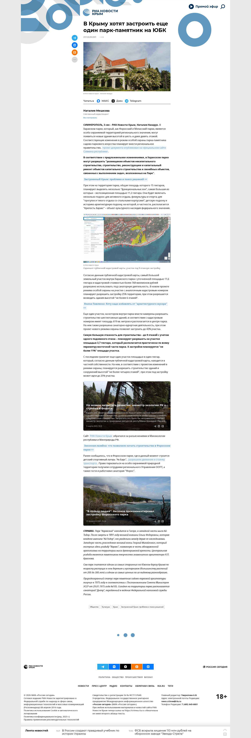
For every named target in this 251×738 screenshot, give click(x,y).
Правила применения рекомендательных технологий (51, 720)
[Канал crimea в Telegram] (102, 667)
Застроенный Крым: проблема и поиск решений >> (115, 179)
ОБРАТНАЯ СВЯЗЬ (145, 686)
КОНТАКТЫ (126, 686)
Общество (94, 607)
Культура (106, 607)
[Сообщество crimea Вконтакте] (114, 667)
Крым (115, 607)
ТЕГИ (170, 686)
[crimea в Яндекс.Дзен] (125, 667)
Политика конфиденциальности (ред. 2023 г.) (47, 717)
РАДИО (113, 686)
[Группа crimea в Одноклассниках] (136, 667)
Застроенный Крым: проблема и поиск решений (142, 607)
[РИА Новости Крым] (100, 12)
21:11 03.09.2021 (89, 37)
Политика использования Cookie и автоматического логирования (51, 712)
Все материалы (90, 118)
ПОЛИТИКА (104, 677)
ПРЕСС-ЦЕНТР (99, 686)
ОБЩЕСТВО (118, 677)
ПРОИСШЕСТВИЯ (134, 677)
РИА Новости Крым (101, 436)
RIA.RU (161, 686)
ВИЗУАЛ (148, 677)
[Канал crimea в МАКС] (148, 667)
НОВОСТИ (83, 686)
